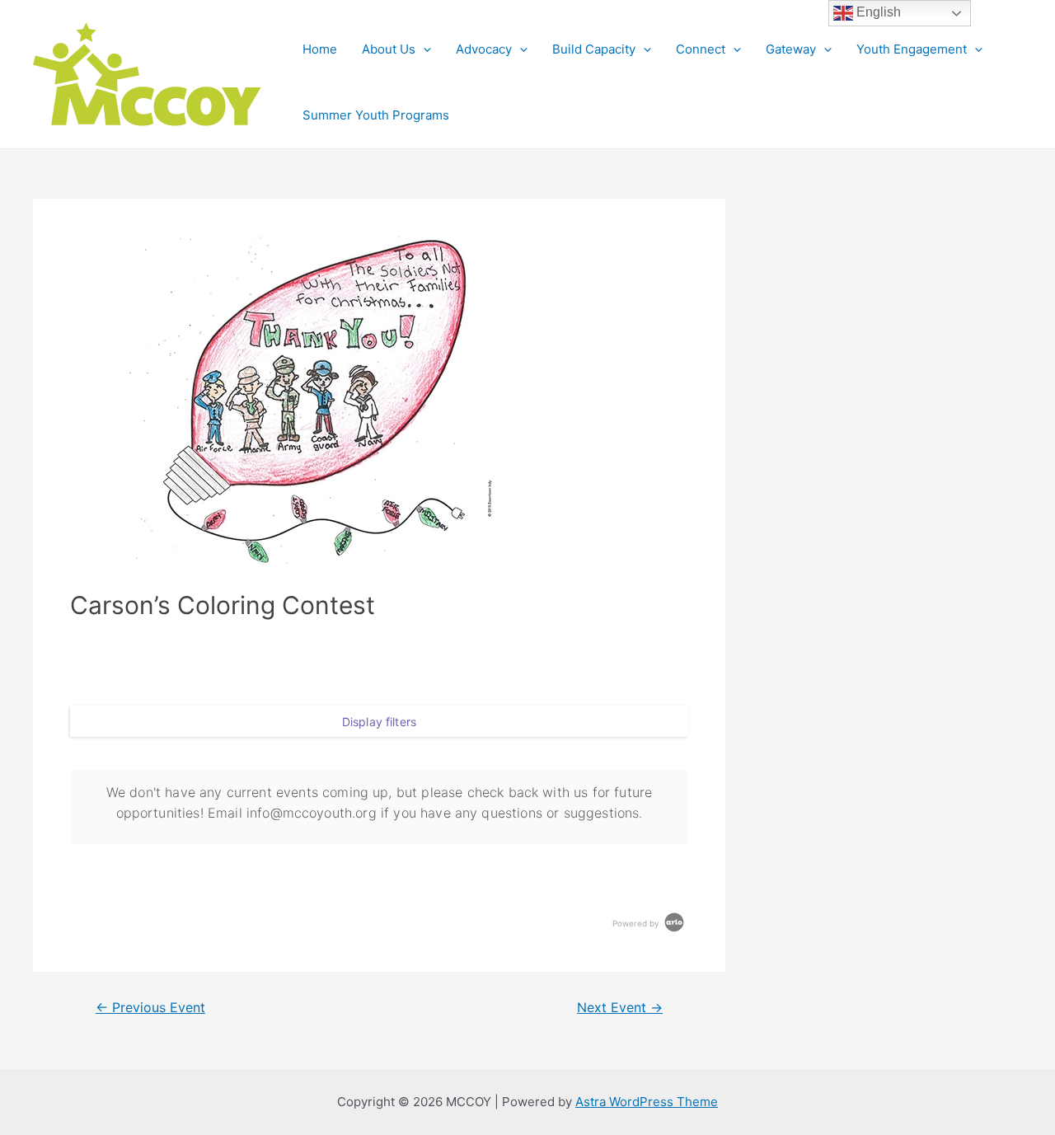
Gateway (791, 49)
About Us (388, 49)
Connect (700, 49)
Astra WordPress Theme (646, 1101)
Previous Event (150, 1008)
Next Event (620, 1008)
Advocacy (484, 49)
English (877, 12)
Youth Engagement (911, 49)
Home (319, 49)
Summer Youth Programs (375, 115)
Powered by (637, 923)
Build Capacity (593, 49)
